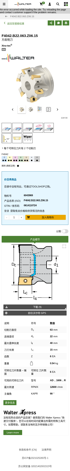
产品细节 (35, 239)
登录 (6, 210)
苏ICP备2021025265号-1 (35, 458)
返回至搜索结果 (15, 23)
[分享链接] (51, 22)
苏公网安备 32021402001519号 (35, 466)
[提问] (58, 22)
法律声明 (46, 449)
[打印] (66, 22)
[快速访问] (65, 4)
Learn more (13, 432)
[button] (4, 4)
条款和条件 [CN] (28, 449)
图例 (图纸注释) (8, 166)
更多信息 (10, 402)
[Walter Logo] (22, 4)
